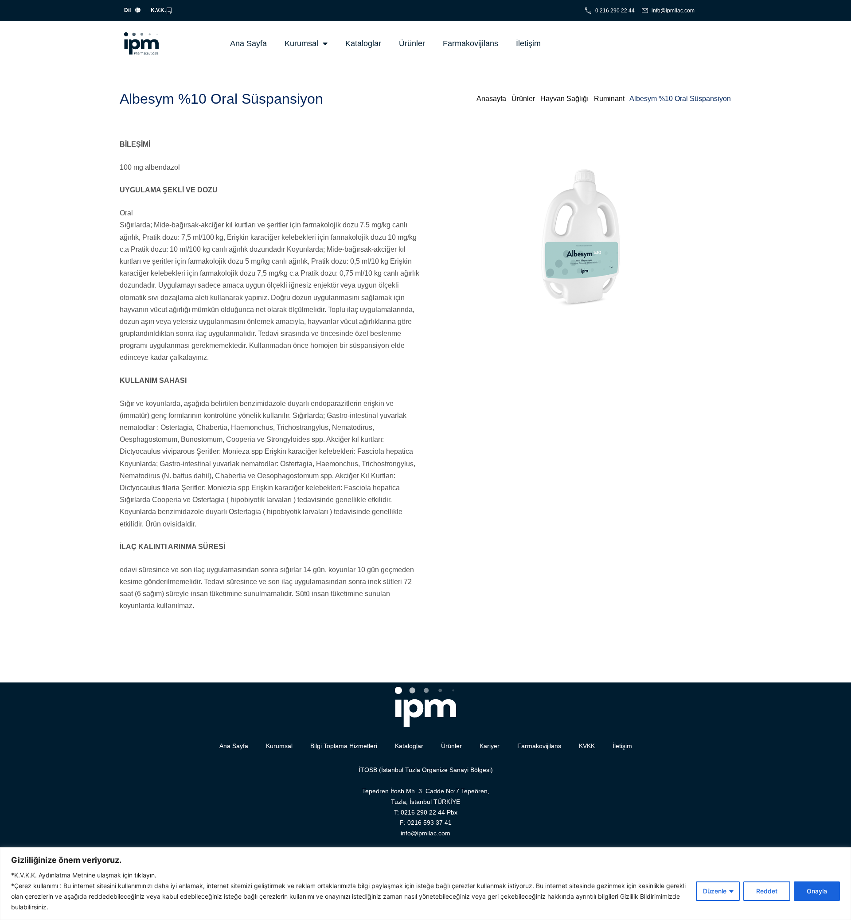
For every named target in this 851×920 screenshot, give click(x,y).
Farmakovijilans (470, 43)
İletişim (528, 43)
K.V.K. (158, 10)
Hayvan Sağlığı (564, 98)
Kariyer (490, 745)
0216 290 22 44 (423, 812)
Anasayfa (491, 98)
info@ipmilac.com (425, 833)
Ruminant (609, 98)
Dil (127, 10)
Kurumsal (301, 43)
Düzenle (714, 891)
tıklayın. (145, 875)
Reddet (766, 891)
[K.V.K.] (169, 11)
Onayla (817, 891)
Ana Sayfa (248, 43)
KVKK (587, 745)
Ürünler (412, 43)
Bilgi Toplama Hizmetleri (343, 745)
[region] (425, 883)
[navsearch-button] (628, 43)
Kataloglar (363, 43)
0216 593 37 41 (429, 822)
